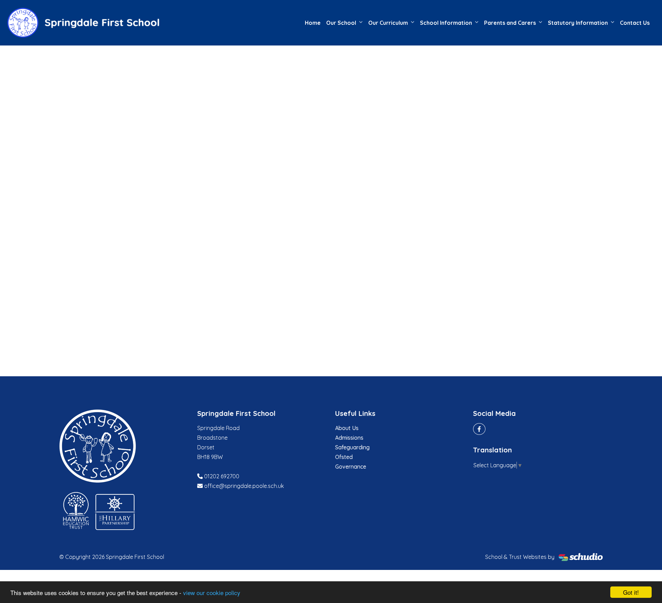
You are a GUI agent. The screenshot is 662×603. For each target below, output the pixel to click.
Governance (350, 466)
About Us (347, 428)
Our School (341, 22)
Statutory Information (578, 22)
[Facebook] (479, 429)
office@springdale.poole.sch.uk (244, 485)
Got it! (631, 592)
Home (313, 22)
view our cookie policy (211, 592)
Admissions (349, 437)
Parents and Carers (510, 22)
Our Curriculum (388, 22)
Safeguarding (352, 447)
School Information (446, 22)
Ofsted (344, 456)
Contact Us (635, 22)
